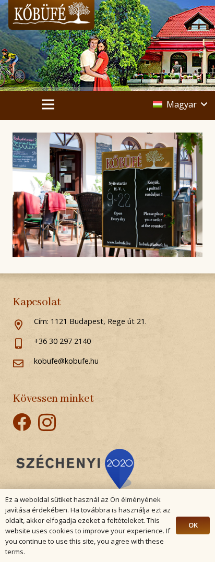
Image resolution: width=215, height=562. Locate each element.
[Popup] (75, 469)
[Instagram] (47, 423)
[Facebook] (22, 422)
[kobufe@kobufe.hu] (23, 364)
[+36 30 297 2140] (23, 344)
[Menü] (48, 104)
